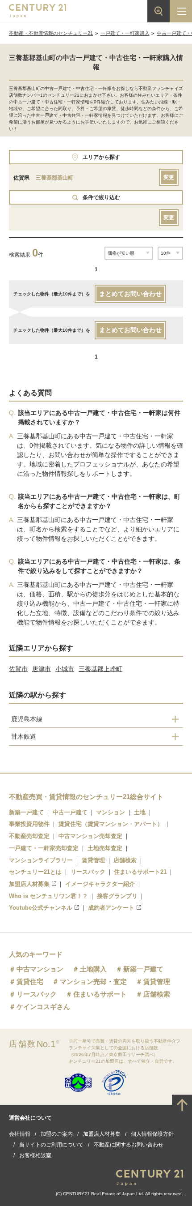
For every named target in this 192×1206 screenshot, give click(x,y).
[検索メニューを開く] (158, 11)
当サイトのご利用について (51, 1145)
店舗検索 (125, 860)
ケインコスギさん (43, 1006)
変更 (168, 177)
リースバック (88, 871)
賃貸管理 (93, 860)
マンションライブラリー (41, 860)
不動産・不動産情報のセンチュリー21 (51, 33)
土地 (140, 812)
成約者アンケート (111, 907)
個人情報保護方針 (152, 1134)
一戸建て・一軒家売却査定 (44, 848)
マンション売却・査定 (93, 981)
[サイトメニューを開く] (181, 11)
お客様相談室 (35, 1155)
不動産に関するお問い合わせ (128, 1145)
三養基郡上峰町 (100, 668)
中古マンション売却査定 (90, 836)
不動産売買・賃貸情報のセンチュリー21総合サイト (86, 796)
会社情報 (19, 1134)
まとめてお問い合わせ (130, 293)
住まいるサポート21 (140, 871)
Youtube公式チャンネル (40, 907)
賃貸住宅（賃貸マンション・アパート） (110, 824)
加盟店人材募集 (29, 884)
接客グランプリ (117, 896)
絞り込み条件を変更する (96, 1194)
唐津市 (41, 668)
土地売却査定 (105, 848)
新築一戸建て (26, 812)
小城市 (64, 668)
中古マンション (40, 969)
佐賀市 (18, 668)
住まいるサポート (100, 994)
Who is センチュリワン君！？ (48, 896)
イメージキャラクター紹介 (100, 884)
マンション (110, 812)
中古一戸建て (70, 812)
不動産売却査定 (29, 836)
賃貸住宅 (30, 981)
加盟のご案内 (57, 1134)
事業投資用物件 (29, 824)
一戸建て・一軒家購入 (125, 33)
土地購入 (93, 969)
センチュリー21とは (35, 871)
